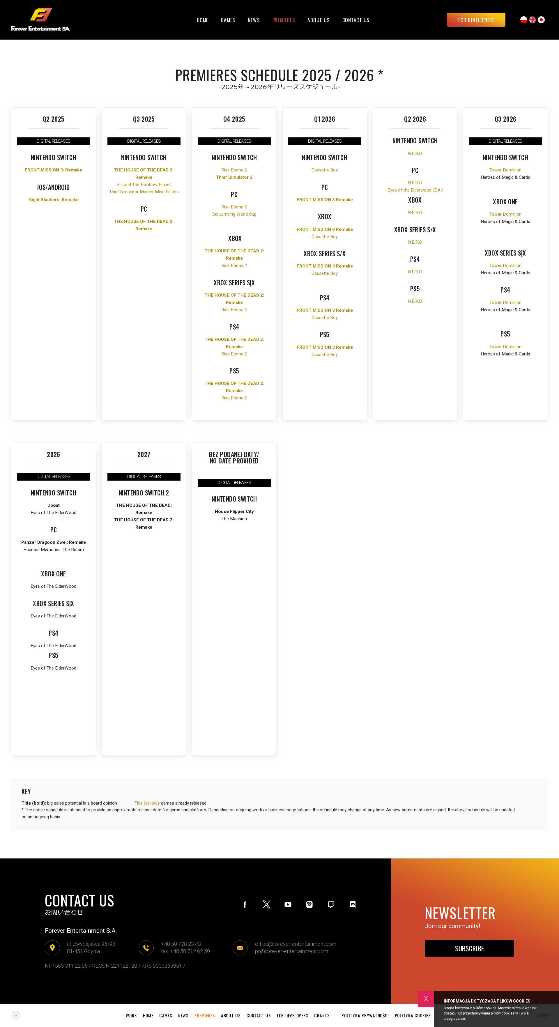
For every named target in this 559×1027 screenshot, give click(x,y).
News (254, 20)
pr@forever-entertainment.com (291, 951)
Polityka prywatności (365, 1015)
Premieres (284, 20)
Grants (322, 1015)
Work (131, 1015)
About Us (318, 20)
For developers (476, 20)
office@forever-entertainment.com (295, 944)
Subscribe (469, 948)
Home (202, 20)
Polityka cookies (413, 1015)
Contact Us (356, 20)
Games (228, 20)
